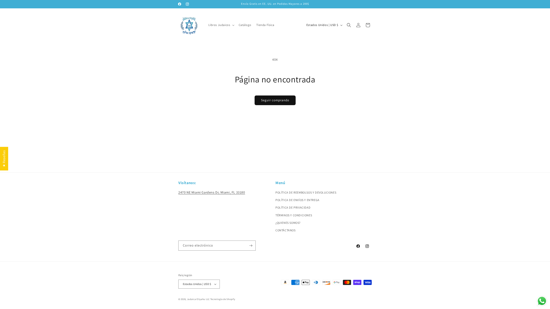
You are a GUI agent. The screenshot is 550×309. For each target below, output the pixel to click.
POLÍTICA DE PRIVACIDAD (292, 207)
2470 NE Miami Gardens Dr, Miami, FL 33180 (211, 192)
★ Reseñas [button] (4, 158)
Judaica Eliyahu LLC (198, 299)
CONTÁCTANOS (285, 230)
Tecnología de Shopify (222, 299)
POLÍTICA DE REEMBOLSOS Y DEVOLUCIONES (305, 192)
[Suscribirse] (250, 246)
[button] (221, 24)
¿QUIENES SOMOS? (288, 223)
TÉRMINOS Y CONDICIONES (293, 215)
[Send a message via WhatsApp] (542, 301)
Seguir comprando (275, 100)
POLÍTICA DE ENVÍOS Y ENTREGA (297, 200)
